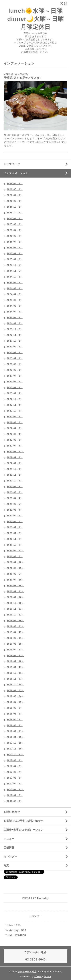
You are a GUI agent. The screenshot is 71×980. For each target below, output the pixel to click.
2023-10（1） (15, 341)
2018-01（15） (15, 737)
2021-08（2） (15, 492)
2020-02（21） (15, 591)
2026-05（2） (15, 189)
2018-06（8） (15, 708)
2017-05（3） (15, 778)
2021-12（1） (15, 469)
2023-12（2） (15, 329)
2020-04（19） (15, 579)
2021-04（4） (15, 515)
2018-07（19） (15, 702)
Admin (47, 976)
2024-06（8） (15, 300)
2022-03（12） (15, 451)
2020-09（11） (15, 550)
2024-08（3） (15, 288)
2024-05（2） (15, 306)
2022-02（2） (15, 457)
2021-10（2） (15, 480)
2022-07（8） (15, 428)
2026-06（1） (15, 183)
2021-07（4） (15, 498)
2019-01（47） (15, 667)
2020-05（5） (15, 574)
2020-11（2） (15, 539)
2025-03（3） (15, 247)
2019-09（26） (15, 620)
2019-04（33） (15, 649)
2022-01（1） (15, 463)
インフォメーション (16, 173)
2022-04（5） (15, 445)
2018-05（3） (15, 714)
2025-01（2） (15, 259)
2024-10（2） (15, 276)
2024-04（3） (15, 311)
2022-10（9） (15, 411)
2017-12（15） (15, 743)
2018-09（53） (15, 690)
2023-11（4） (15, 335)
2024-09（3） (15, 282)
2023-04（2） (15, 376)
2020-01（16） (15, 597)
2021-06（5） (15, 504)
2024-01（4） (15, 323)
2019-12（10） (15, 603)
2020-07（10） (15, 562)
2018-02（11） (15, 731)
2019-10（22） (15, 614)
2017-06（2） (15, 772)
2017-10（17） (15, 754)
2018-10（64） (15, 684)
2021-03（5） (15, 521)
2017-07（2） (15, 766)
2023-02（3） (15, 387)
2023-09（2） (15, 346)
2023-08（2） (15, 352)
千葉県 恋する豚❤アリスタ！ (23, 77)
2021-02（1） (15, 527)
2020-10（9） (15, 545)
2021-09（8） (15, 486)
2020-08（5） (15, 556)
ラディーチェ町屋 (27, 971)
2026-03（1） (15, 201)
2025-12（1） (15, 207)
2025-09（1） (15, 218)
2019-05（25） (15, 644)
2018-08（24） (15, 696)
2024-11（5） (15, 271)
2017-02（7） (15, 795)
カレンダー (10, 856)
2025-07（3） (15, 230)
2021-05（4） (15, 510)
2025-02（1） (15, 253)
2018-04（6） (15, 719)
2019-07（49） (15, 632)
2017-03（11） (15, 789)
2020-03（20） (15, 585)
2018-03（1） (15, 725)
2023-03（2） (15, 381)
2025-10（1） (15, 212)
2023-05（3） (15, 370)
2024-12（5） (15, 265)
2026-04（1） (15, 195)
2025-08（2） (15, 224)
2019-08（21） (15, 626)
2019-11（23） (15, 609)
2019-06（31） (15, 638)
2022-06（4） (15, 434)
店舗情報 (9, 847)
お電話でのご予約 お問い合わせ (23, 820)
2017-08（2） (15, 760)
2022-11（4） (15, 405)
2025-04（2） (15, 242)
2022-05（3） (15, 440)
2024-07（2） (15, 294)
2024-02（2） (15, 317)
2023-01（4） (15, 393)
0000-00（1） (15, 801)
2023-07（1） (15, 358)
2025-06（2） (15, 236)
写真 (6, 865)
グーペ (38, 976)
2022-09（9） (15, 416)
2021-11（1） (15, 475)
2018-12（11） (15, 673)
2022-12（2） (15, 399)
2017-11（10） (15, 748)
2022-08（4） (15, 422)
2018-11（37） (15, 679)
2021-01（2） (15, 533)
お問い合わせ (12, 811)
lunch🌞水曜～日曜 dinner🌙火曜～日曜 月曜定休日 (35, 18)
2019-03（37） (15, 655)
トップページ (12, 164)
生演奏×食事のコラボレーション (24, 829)
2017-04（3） (15, 783)
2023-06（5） (15, 364)
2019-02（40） (15, 661)
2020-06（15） (15, 568)
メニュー (9, 838)
